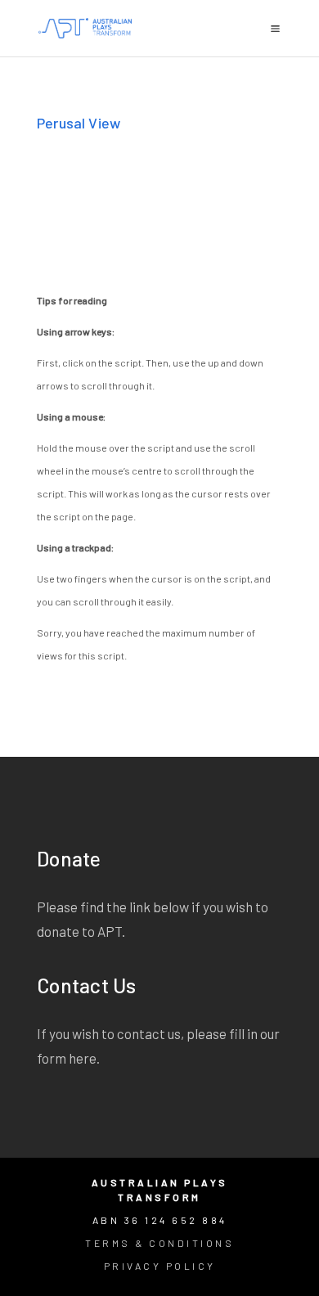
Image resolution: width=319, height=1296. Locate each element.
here (83, 1058)
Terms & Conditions (159, 1243)
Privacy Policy (160, 1265)
